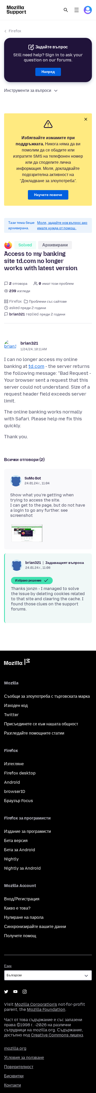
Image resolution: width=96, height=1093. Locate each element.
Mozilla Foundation (46, 1009)
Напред (48, 72)
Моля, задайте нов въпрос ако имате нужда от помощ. (62, 225)
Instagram (25, 992)
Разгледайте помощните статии (34, 733)
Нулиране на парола (24, 917)
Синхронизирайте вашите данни (35, 926)
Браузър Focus (18, 800)
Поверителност (18, 1066)
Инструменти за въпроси (27, 90)
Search (66, 10)
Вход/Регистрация (21, 899)
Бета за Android (19, 849)
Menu (76, 10)
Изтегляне (14, 763)
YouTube (15, 992)
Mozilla (17, 663)
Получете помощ (20, 935)
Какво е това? (17, 908)
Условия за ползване (24, 1057)
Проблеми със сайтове (48, 301)
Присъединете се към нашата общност (41, 724)
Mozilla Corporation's (36, 1004)
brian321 (29, 343)
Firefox (15, 31)
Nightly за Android (22, 868)
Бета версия (16, 840)
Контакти (12, 1085)
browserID (14, 791)
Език (8, 966)
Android (12, 782)
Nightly (11, 859)
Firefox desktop (20, 773)
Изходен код (16, 705)
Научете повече (48, 195)
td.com (36, 366)
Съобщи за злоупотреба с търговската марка (47, 696)
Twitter (11, 714)
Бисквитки (14, 1076)
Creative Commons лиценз (57, 1035)
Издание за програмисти (27, 831)
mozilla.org (15, 1048)
